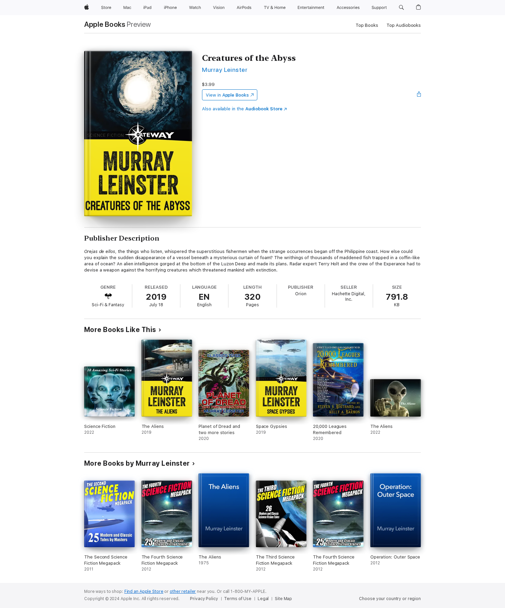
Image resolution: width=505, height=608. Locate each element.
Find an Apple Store (144, 591)
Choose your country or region (390, 598)
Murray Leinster (224, 69)
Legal (263, 598)
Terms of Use (237, 598)
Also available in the (242, 108)
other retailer (183, 591)
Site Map (283, 598)
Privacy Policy (204, 598)
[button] (401, 7)
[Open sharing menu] (419, 94)
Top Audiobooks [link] (403, 25)
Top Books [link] (367, 25)
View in (227, 95)
